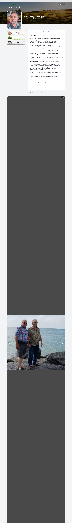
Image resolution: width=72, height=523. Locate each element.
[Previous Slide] (9, 342)
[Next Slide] (62, 342)
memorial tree (44, 82)
